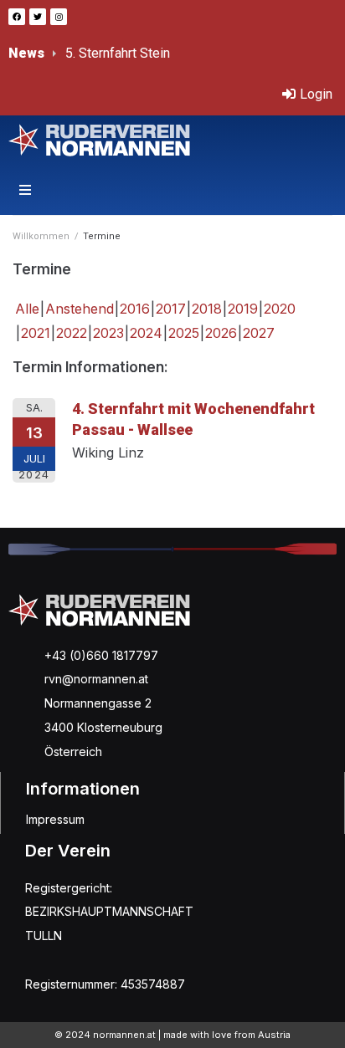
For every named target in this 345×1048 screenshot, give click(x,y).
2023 (108, 333)
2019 (243, 308)
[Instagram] (58, 16)
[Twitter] (37, 16)
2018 (207, 308)
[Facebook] (16, 16)
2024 (146, 333)
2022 (71, 333)
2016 (135, 308)
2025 (183, 333)
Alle (27, 308)
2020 (280, 308)
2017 (171, 308)
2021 (35, 333)
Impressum (55, 819)
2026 (221, 333)
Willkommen (41, 236)
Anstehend (79, 308)
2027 (259, 333)
